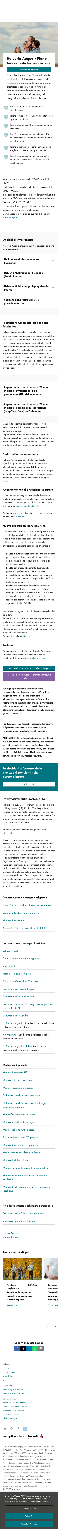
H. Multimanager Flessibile (17, 1046)
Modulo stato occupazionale (17, 1080)
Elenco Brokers (10, 1236)
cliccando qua (38, 658)
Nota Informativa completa (17, 973)
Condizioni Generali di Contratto (20, 981)
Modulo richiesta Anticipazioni (19, 1129)
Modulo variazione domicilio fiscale (21, 1152)
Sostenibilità (7, 1376)
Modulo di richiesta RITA (15, 1072)
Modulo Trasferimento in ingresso (20, 1122)
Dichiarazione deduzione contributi (21, 1095)
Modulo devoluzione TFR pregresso (21, 1145)
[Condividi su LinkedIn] (29, 1348)
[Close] (54, 1496)
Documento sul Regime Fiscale (18, 988)
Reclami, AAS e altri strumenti (15, 1402)
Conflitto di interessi (10, 1414)
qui (10, 833)
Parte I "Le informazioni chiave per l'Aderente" (27, 905)
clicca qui (20, 516)
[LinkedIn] (5, 1430)
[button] (29, 69)
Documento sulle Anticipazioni (19, 996)
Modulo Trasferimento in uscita (19, 1114)
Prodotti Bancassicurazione (13, 1393)
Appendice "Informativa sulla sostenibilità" (25, 928)
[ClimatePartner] (25, 1430)
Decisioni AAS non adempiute (15, 1406)
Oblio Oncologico (10, 1418)
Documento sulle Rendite (15, 1015)
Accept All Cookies (29, 1524)
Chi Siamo (7, 1368)
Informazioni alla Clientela (13, 1410)
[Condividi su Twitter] (23, 1348)
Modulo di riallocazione (15, 1160)
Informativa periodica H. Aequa (19, 1220)
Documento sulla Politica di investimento (24, 1213)
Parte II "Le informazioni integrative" (21, 958)
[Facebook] (18, 1430)
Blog (4, 1380)
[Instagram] (11, 1430)
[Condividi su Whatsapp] (35, 1348)
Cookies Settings (29, 1508)
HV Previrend (9, 1034)
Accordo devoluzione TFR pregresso (21, 1137)
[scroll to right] (56, 1326)
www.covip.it (10, 217)
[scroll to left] (51, 1326)
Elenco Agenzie (11, 1233)
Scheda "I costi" (11, 950)
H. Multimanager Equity (15, 1023)
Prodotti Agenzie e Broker (13, 1389)
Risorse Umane (9, 1372)
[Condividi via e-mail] (41, 1348)
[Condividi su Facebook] (17, 1348)
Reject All (29, 1516)
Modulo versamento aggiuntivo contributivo (25, 1167)
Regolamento (9, 966)
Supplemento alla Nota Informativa (21, 912)
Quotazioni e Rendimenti (26, 505)
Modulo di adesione (13, 920)
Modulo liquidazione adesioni (18, 1087)
